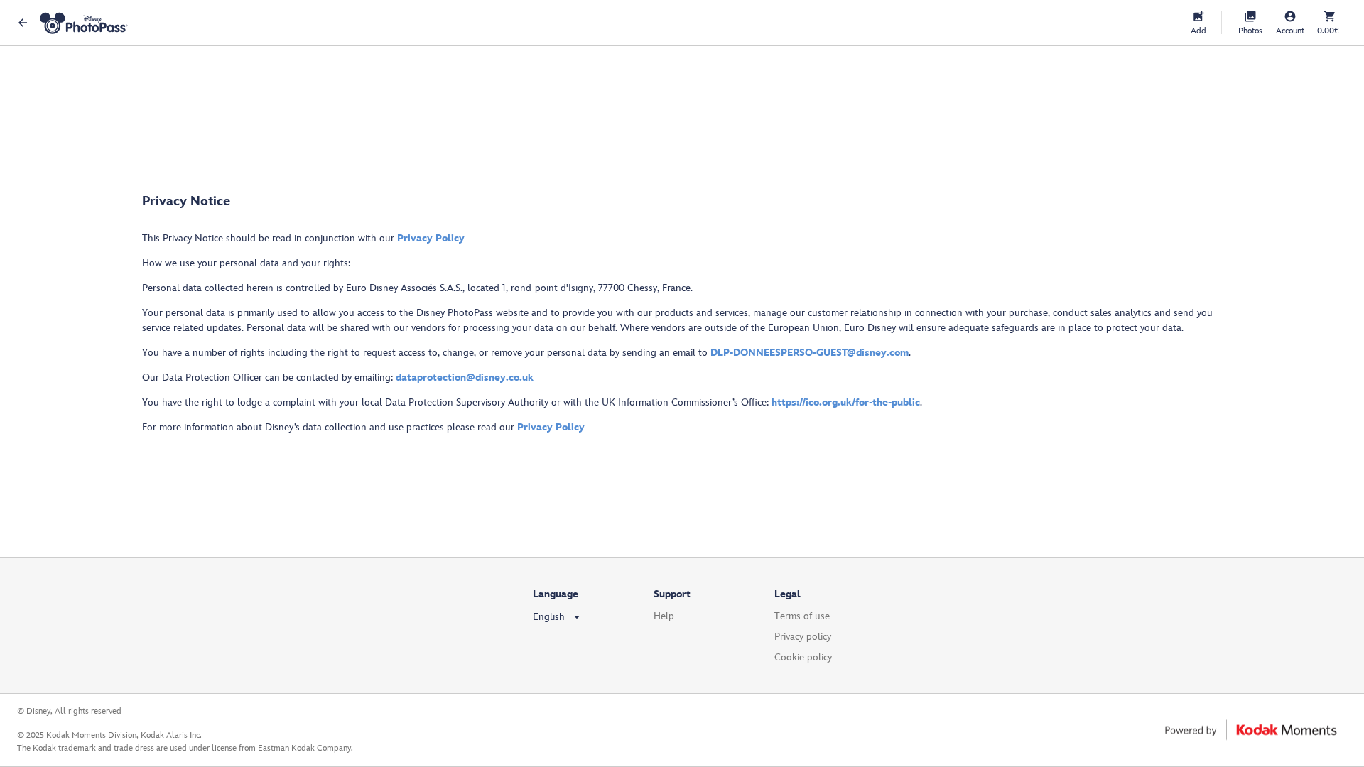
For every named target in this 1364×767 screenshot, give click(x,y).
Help (664, 616)
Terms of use (802, 616)
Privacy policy (802, 637)
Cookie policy (803, 657)
